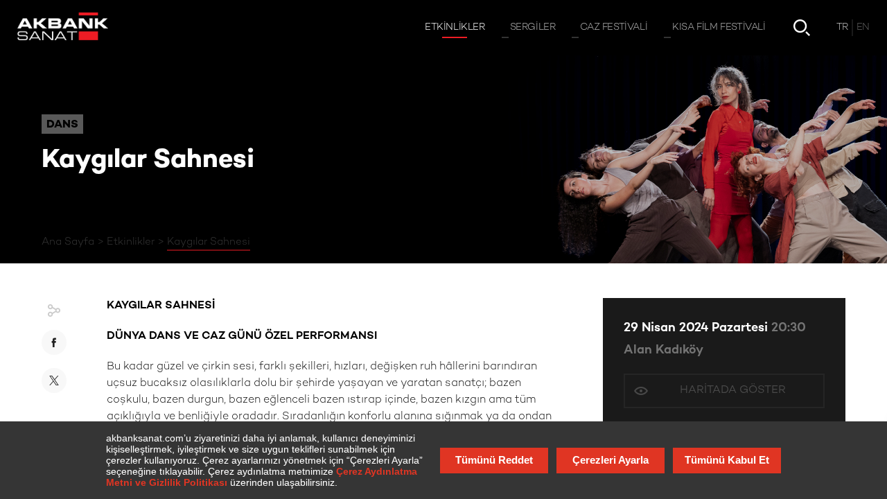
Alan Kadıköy (663, 350)
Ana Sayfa (68, 241)
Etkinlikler (131, 241)
